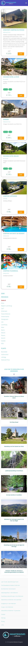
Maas (2, 327)
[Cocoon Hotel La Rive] (14, 66)
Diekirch (3, 300)
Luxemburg (4, 324)
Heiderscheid (6, 236)
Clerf (2, 308)
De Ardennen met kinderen (8, 589)
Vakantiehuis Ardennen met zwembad (11, 600)
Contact (3, 614)
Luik (2, 322)
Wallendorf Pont (6, 32)
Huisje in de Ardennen (7, 607)
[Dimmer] (14, 109)
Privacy (3, 621)
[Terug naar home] (8, 3)
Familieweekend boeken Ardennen (10, 585)
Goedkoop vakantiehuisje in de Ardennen (12, 596)
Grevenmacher (5, 316)
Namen (3, 335)
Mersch (3, 333)
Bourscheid (5, 79)
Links (2, 625)
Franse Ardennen (5, 314)
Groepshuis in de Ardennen (8, 603)
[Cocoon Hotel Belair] (14, 148)
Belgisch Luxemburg (6, 306)
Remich (3, 338)
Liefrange (5, 198)
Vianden (3, 341)
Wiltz (2, 343)
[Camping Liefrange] (14, 186)
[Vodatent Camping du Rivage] (14, 18)
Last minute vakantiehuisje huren (9, 582)
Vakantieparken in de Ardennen (9, 592)
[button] (26, 3)
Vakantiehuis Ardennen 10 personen (10, 610)
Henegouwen (4, 319)
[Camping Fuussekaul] (14, 261)
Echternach (4, 311)
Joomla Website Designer (16, 642)
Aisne (2, 303)
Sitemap (3, 618)
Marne (3, 330)
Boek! (21, 53)
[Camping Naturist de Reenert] (14, 224)
